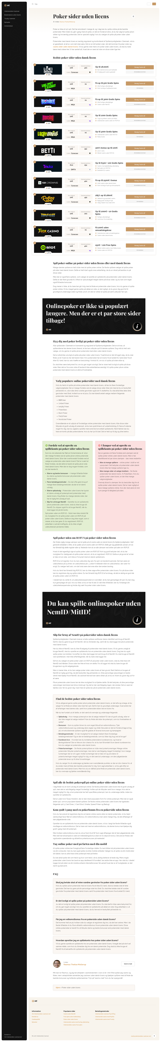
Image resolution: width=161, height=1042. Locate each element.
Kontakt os (7, 1034)
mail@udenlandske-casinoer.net (141, 1036)
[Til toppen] (154, 1036)
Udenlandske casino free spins (73, 1025)
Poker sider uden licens (71, 1019)
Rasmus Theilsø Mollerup (67, 21)
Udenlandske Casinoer (11, 11)
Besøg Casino (139, 67)
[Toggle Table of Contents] (133, 16)
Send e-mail (128, 964)
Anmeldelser (8, 26)
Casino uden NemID (69, 1014)
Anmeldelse (140, 88)
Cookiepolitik (36, 1019)
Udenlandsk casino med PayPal (104, 1016)
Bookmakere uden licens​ (12, 15)
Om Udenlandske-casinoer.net (13, 1037)
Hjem (58, 988)
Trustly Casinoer (9, 18)
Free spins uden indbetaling (72, 1016)
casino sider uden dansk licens (65, 47)
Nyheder (7, 22)
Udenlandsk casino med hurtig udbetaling (76, 1022)
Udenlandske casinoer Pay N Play (105, 1014)
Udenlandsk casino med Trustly (104, 1019)
